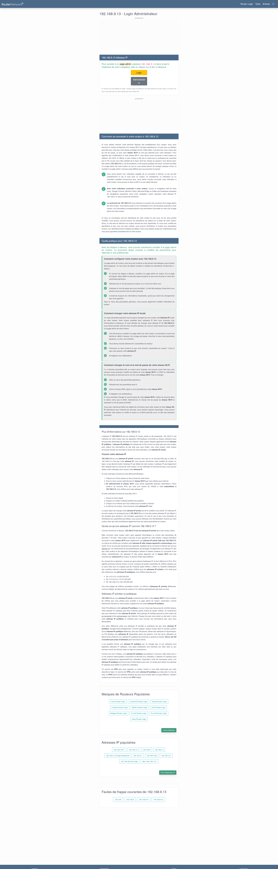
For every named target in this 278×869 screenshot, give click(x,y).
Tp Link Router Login (159, 713)
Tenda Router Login (159, 701)
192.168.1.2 (159, 749)
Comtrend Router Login (138, 701)
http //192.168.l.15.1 (149, 761)
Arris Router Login (158, 707)
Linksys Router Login (120, 707)
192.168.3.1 (137, 755)
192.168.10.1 (166, 755)
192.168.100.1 (119, 749)
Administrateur (139, 81)
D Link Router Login (138, 713)
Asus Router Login (139, 719)
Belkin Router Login (139, 707)
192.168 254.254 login (129, 761)
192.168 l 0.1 (134, 749)
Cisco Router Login (117, 701)
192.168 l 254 (151, 755)
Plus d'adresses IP (168, 772)
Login (139, 72)
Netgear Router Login (118, 713)
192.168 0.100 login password (117, 755)
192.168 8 (147, 749)
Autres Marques (169, 730)
